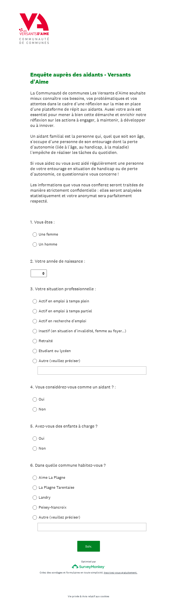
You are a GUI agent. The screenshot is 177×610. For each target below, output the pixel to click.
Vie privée (73, 596)
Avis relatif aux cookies (95, 596)
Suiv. (88, 546)
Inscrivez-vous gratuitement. (120, 572)
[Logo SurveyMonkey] (88, 566)
